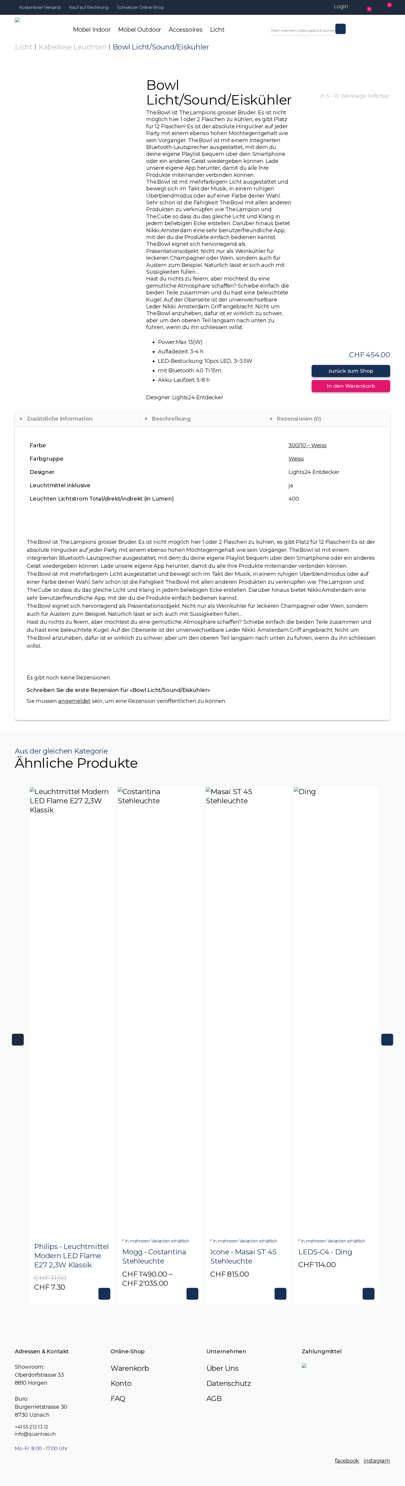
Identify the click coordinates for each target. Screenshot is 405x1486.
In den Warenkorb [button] (104, 1294)
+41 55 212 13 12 (31, 1427)
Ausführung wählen (192, 1294)
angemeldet (74, 701)
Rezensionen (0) (299, 419)
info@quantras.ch (35, 1434)
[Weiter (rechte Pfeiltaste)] (394, 743)
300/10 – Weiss (307, 445)
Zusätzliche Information (60, 419)
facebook (347, 1461)
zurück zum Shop (351, 371)
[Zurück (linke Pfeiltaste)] (10, 743)
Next (387, 1040)
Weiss (296, 459)
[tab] (77, 419)
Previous (18, 1040)
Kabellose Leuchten (73, 47)
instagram (376, 1461)
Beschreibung (171, 419)
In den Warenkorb (351, 386)
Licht (24, 47)
